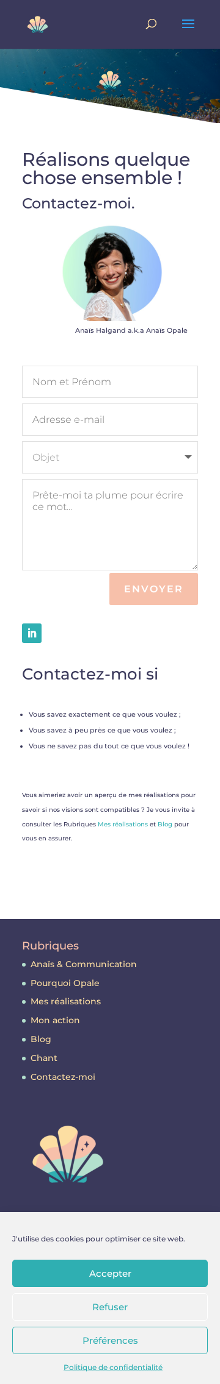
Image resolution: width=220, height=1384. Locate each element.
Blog (165, 824)
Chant (44, 1057)
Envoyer (153, 589)
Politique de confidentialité (113, 1367)
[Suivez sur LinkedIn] (32, 633)
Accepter (110, 1273)
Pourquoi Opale (65, 983)
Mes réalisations (123, 824)
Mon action (55, 1020)
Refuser (110, 1307)
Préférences (110, 1340)
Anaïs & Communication (84, 964)
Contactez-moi (63, 1076)
